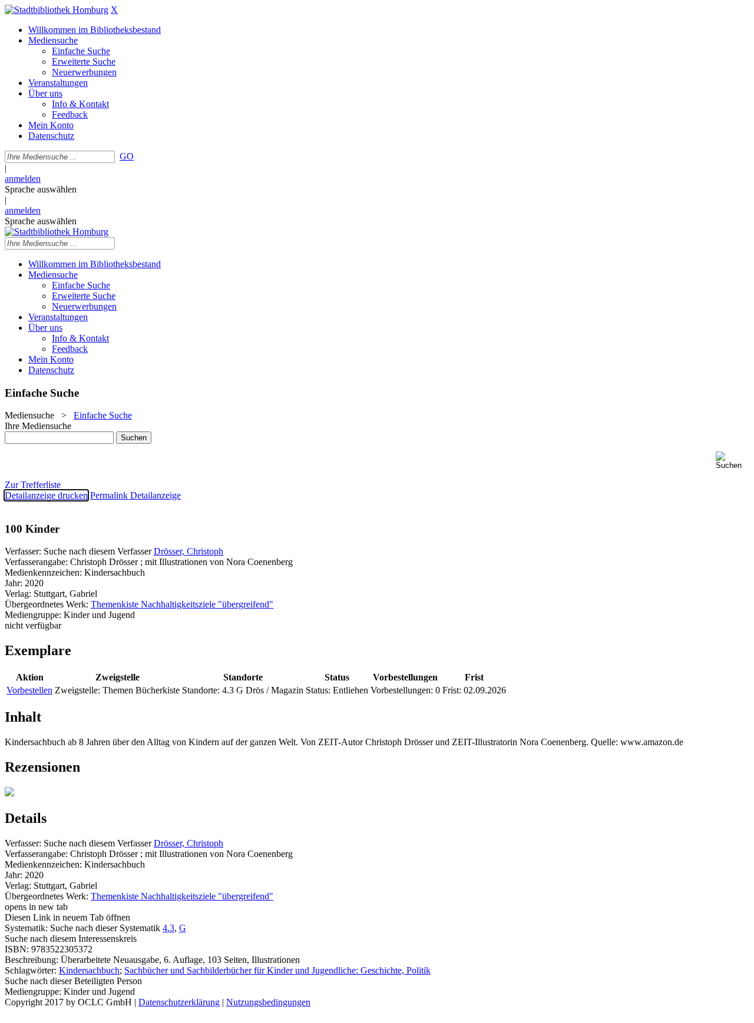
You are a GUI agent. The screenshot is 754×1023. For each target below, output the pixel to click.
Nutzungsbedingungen (268, 1002)
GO (127, 156)
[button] (732, 460)
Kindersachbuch (89, 970)
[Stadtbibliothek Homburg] (56, 10)
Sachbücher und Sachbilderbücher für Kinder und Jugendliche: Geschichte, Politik (277, 970)
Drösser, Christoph (188, 551)
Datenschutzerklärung (179, 1002)
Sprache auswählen (41, 189)
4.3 (168, 928)
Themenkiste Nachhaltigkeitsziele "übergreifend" (182, 604)
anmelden (23, 179)
